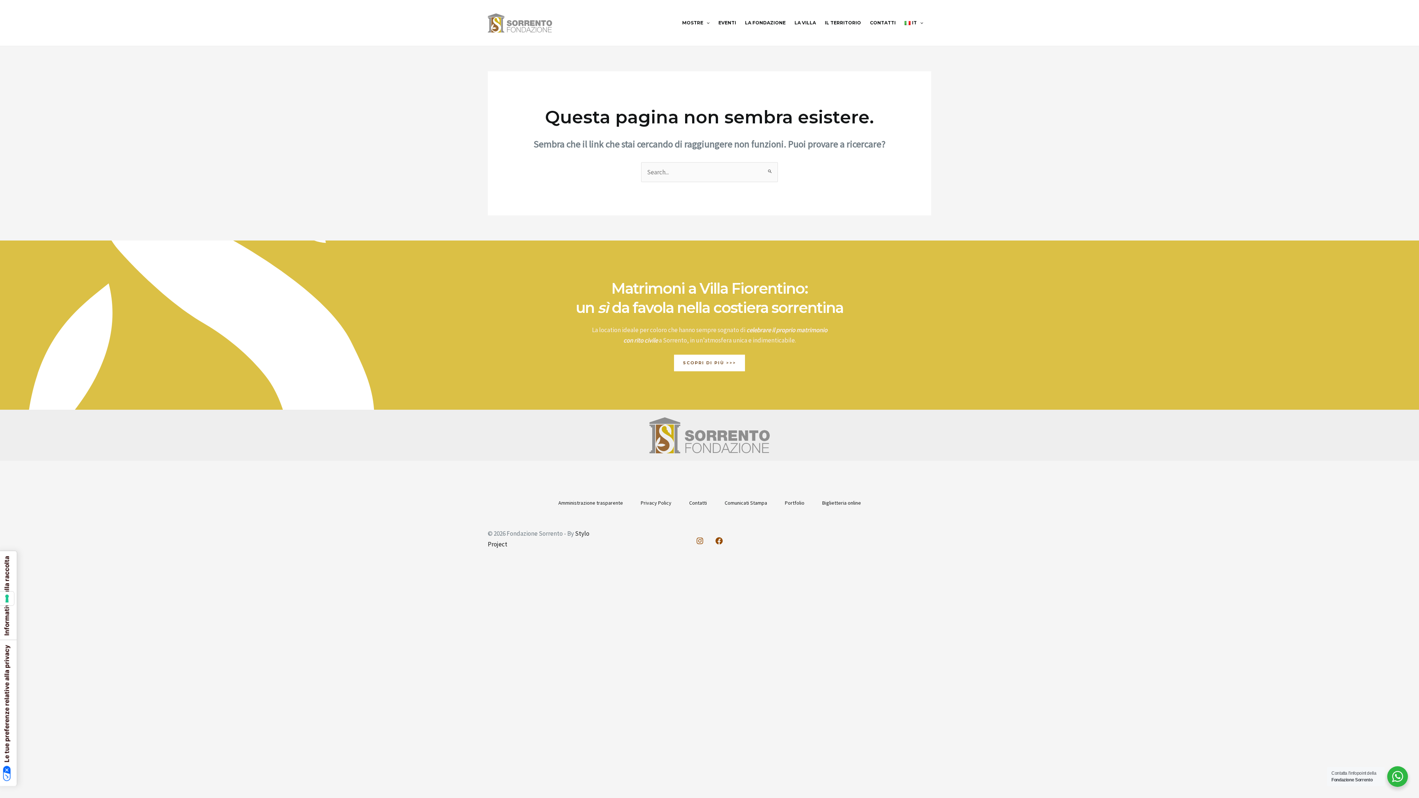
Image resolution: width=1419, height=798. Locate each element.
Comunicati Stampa (746, 502)
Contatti (698, 502)
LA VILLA (805, 22)
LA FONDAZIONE (765, 22)
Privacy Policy (656, 502)
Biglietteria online (841, 502)
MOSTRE (692, 22)
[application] (706, 23)
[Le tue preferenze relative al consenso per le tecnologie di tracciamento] (7, 598)
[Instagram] (700, 541)
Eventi (727, 22)
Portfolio (794, 502)
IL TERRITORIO (843, 22)
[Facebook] (719, 541)
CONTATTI (883, 22)
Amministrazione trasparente (590, 502)
